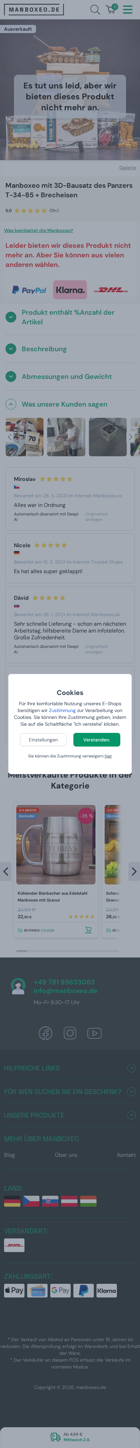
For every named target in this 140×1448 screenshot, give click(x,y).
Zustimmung (62, 710)
